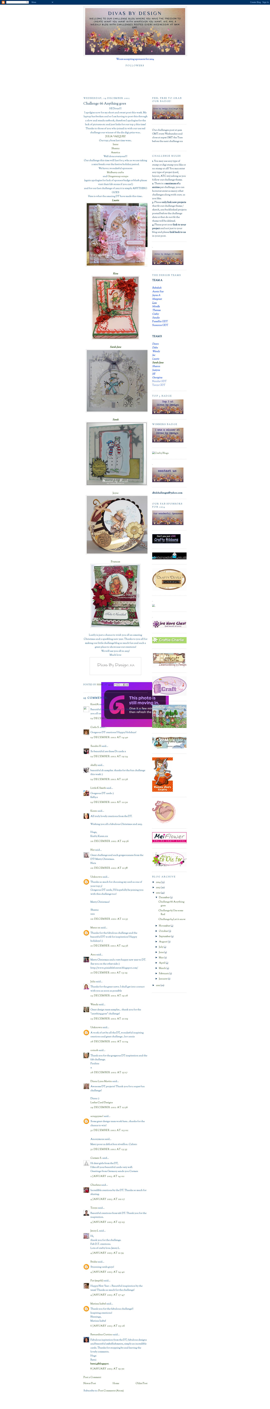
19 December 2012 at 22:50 (109, 802)
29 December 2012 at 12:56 (109, 1107)
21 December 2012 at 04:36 (109, 946)
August (163, 942)
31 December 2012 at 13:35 (108, 1149)
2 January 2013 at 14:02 (107, 1176)
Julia (92, 982)
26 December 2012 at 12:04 (109, 1042)
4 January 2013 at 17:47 (107, 1295)
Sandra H (95, 746)
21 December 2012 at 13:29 (109, 973)
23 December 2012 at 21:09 (109, 1019)
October (163, 931)
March (162, 968)
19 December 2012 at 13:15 (108, 718)
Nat (92, 850)
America (115, 152)
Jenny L (94, 1231)
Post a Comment (92, 1377)
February (164, 973)
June (161, 952)
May (161, 958)
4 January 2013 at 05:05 (107, 1222)
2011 (158, 985)
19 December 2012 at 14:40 (109, 737)
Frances (115, 562)
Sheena (115, 148)
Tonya (94, 1208)
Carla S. (94, 727)
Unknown (96, 877)
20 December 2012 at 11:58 (109, 868)
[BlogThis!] (118, 684)
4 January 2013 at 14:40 (107, 1272)
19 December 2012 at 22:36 (109, 779)
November (165, 926)
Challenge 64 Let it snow (172, 919)
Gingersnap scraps (118, 176)
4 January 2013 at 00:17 (107, 1199)
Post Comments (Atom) (111, 1391)
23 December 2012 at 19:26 (109, 996)
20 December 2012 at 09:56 (109, 841)
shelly (93, 765)
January (163, 979)
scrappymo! (96, 1116)
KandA (94, 704)
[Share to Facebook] (124, 684)
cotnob (94, 1050)
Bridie (93, 1262)
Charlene (95, 1185)
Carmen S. (96, 1158)
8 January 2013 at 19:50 (107, 1369)
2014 (158, 882)
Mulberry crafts (115, 172)
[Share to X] (121, 684)
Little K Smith (98, 788)
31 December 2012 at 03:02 (109, 1130)
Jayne (115, 493)
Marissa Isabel (98, 1304)
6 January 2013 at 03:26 (107, 1326)
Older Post (142, 1383)
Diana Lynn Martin (101, 1081)
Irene (115, 144)
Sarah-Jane (157, 363)
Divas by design (135, 13)
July (161, 947)
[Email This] (115, 684)
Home (116, 1383)
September (165, 936)
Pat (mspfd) (96, 1281)
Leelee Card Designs (101, 1102)
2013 (158, 887)
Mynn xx (95, 928)
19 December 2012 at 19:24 (109, 756)
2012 (158, 893)
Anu (93, 955)
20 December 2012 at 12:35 (109, 919)
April (162, 963)
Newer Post (89, 1383)
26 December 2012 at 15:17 (109, 1072)
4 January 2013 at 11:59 (107, 1253)
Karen (93, 811)
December (164, 897)
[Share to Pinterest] (127, 684)
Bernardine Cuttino (101, 1335)
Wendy (94, 1004)
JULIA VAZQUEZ (115, 136)
